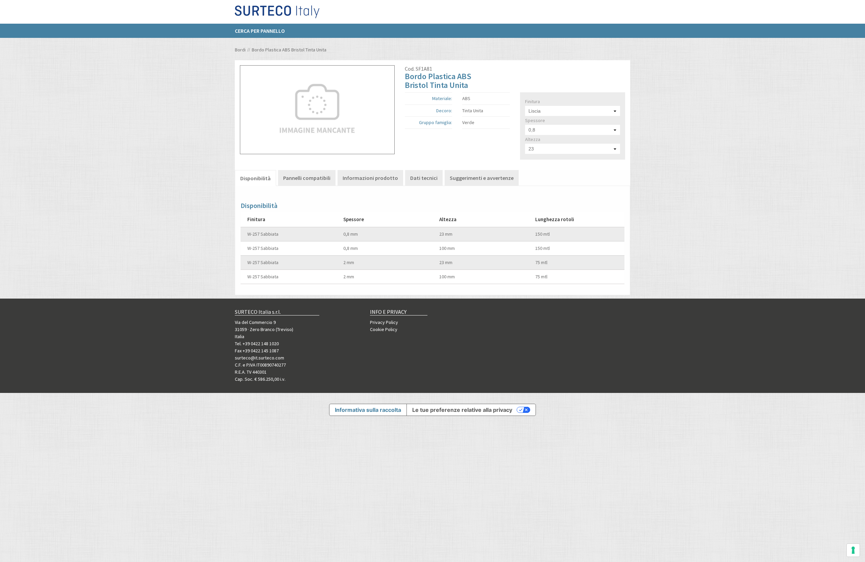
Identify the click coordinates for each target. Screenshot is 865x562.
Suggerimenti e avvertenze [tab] (482, 177)
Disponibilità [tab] (255, 178)
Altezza (532, 139)
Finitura (532, 101)
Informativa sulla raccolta (368, 409)
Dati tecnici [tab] (424, 177)
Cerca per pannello (260, 30)
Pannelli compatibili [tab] (306, 177)
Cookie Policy (383, 329)
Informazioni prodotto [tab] (370, 177)
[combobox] (572, 111)
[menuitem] (263, 30)
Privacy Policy (384, 322)
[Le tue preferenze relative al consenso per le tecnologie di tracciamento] (853, 550)
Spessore (535, 120)
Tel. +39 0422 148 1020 (257, 344)
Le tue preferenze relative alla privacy (462, 409)
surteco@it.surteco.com (259, 358)
